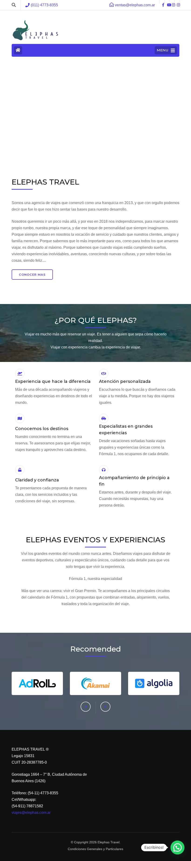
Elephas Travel (108, 842)
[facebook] (162, 2)
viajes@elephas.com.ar (31, 813)
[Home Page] (18, 50)
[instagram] (172, 2)
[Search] (14, 5)
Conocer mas (32, 274)
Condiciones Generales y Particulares (95, 849)
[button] (105, 707)
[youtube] (167, 2)
